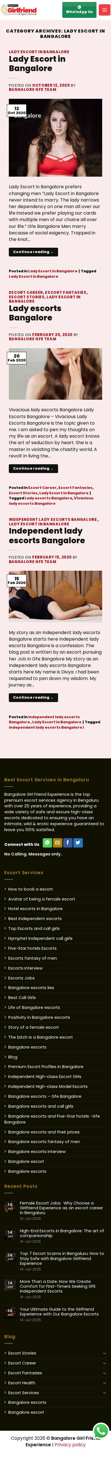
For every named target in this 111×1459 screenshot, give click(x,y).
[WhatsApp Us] (47, 843)
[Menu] (104, 10)
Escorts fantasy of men (32, 958)
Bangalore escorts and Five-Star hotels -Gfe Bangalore (52, 1119)
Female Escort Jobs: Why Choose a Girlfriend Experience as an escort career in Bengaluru (61, 1211)
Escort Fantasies (65, 292)
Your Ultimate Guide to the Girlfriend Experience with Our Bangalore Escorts (59, 1314)
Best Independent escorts (35, 918)
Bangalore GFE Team (32, 89)
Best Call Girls (22, 997)
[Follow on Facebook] (68, 843)
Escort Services (23, 1393)
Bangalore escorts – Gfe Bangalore (44, 1096)
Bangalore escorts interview (37, 1151)
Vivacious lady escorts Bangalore (51, 501)
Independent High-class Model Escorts (48, 1086)
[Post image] (55, 137)
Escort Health (21, 1383)
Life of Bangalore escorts (34, 1007)
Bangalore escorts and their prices (44, 1132)
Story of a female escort (33, 1027)
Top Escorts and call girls (34, 928)
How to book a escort (30, 889)
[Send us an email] (57, 843)
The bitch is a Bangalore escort (40, 1037)
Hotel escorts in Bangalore (35, 909)
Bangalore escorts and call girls (40, 1106)
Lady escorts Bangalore (35, 313)
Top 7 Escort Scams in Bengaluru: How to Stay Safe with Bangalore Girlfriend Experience (62, 1261)
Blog (12, 1057)
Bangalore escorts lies (31, 988)
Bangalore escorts (27, 1047)
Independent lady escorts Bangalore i (46, 727)
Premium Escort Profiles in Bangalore (45, 1066)
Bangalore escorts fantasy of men (44, 1141)
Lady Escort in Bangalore (39, 52)
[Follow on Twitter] (78, 843)
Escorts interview (25, 968)
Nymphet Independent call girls (40, 938)
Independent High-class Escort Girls (44, 1076)
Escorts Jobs (21, 978)
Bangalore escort (26, 1161)
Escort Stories (27, 297)
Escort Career (26, 292)
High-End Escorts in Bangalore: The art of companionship (62, 1236)
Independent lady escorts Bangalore (53, 519)
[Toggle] (105, 1353)
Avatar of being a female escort (41, 899)
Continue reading (33, 251)
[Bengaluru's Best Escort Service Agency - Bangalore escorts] (29, 10)
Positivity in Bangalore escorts (39, 1017)
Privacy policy (70, 1444)
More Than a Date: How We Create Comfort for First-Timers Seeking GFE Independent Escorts (58, 1289)
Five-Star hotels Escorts (32, 948)
